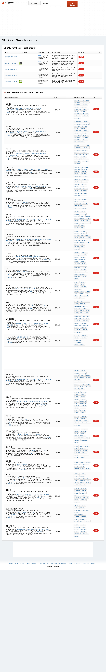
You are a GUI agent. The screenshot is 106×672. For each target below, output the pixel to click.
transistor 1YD (79, 142)
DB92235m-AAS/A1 (79, 206)
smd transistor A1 (80, 517)
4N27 (75, 295)
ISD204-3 (85, 534)
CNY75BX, (26, 169)
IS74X (76, 304)
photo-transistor (80, 519)
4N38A (33, 478)
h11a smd (77, 240)
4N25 (88, 291)
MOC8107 (77, 330)
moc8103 (85, 325)
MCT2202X (77, 118)
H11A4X (76, 227)
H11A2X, (23, 219)
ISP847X (30, 402)
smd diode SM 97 (79, 485)
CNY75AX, (19, 169)
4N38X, (18, 478)
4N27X (81, 295)
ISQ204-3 (83, 529)
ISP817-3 (85, 497)
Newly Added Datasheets (17, 563)
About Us (94, 563)
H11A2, (49, 219)
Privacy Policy (31, 563)
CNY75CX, (33, 169)
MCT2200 (83, 111)
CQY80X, (19, 257)
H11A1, (45, 219)
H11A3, (8, 220)
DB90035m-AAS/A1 (79, 259)
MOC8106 (83, 327)
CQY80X (47, 260)
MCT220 (85, 139)
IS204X (18, 529)
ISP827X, (24, 402)
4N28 (86, 295)
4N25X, (18, 289)
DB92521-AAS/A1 (79, 344)
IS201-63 (19, 337)
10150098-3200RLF (11, 69)
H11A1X (88, 221)
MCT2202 (15, 110)
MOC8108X (77, 332)
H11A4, (12, 220)
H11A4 (82, 225)
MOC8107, (48, 323)
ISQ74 (44, 306)
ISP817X (44, 404)
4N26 (81, 293)
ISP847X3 (30, 494)
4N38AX (23, 478)
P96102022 (77, 306)
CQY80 (76, 261)
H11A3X (76, 225)
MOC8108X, (34, 323)
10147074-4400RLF (11, 63)
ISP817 (49, 404)
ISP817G (76, 405)
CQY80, (31, 257)
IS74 (87, 310)
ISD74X (85, 306)
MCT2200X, (20, 108)
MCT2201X (77, 116)
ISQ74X (84, 308)
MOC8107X (27, 323)
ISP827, (40, 402)
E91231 (8, 113)
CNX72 (76, 278)
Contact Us (85, 563)
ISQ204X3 (30, 529)
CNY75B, (46, 169)
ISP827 (76, 410)
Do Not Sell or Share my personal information (52, 563)
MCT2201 (85, 113)
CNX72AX (19, 202)
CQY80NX (25, 257)
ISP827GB (83, 403)
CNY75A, (40, 169)
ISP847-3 (83, 493)
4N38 (76, 482)
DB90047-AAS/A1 (85, 480)
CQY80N (37, 257)
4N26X (87, 293)
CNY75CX (77, 195)
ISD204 (41, 529)
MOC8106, (42, 323)
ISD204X (23, 529)
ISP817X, (18, 402)
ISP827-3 (83, 499)
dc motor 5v (78, 438)
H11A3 (88, 223)
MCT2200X (77, 113)
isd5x (87, 312)
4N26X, (23, 289)
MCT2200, (43, 108)
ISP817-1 (76, 502)
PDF (81, 57)
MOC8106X (19, 323)
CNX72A (25, 202)
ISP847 (45, 402)
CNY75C (8, 171)
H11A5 (17, 220)
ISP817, (35, 402)
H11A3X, (29, 219)
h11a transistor (79, 382)
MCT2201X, (27, 108)
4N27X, (28, 289)
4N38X (82, 482)
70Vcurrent (78, 342)
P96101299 (77, 109)
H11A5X (40, 219)
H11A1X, (18, 219)
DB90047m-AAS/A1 (79, 514)
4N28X (33, 289)
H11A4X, (34, 219)
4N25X (76, 293)
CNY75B (85, 176)
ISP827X (82, 410)
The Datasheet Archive (8, 3)
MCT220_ (85, 109)
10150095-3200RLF (11, 75)
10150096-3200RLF (11, 81)
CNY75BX (84, 193)
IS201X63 (25, 337)
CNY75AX (84, 191)
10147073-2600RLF (11, 57)
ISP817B (83, 405)
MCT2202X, (35, 108)
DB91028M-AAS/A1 (79, 291)
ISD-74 (76, 310)
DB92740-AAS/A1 (79, 469)
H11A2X (82, 223)
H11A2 (76, 223)
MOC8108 (9, 325)
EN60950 (83, 107)
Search (72, 5)
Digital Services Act (74, 563)
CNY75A (76, 191)
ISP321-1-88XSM (21, 464)
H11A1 (82, 221)
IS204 (37, 529)
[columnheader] (11, 52)
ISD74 (33, 306)
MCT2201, (9, 110)
